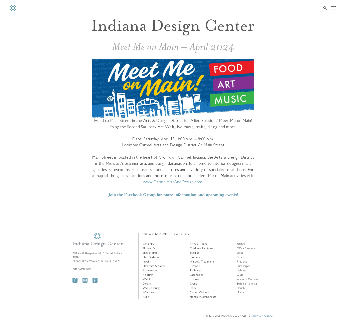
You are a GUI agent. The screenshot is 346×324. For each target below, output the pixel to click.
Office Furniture (246, 248)
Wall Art (148, 279)
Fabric (193, 288)
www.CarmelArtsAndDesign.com (172, 182)
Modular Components (203, 297)
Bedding (194, 253)
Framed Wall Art (199, 292)
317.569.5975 (89, 261)
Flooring (148, 275)
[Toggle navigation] (333, 8)
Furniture (195, 257)
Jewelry (147, 262)
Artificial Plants (198, 244)
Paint (146, 297)
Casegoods (196, 275)
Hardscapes (243, 266)
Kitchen (241, 244)
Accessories (150, 270)
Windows (148, 292)
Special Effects (151, 253)
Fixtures (194, 279)
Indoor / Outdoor (248, 279)
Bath (239, 257)
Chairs (193, 284)
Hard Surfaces (151, 257)
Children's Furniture (201, 248)
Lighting (241, 270)
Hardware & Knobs (154, 266)
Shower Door (151, 248)
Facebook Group (140, 194)
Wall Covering (151, 288)
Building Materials (247, 284)
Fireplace (242, 262)
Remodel (195, 266)
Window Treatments (202, 262)
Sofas (240, 253)
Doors (147, 284)
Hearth (241, 288)
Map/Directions (82, 269)
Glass (240, 275)
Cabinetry (148, 244)
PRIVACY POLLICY (263, 316)
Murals (240, 292)
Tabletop (195, 270)
